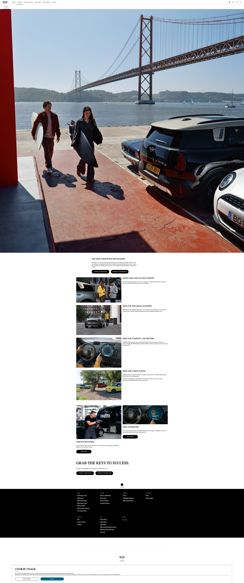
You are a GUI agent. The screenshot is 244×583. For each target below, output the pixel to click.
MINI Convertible (81, 505)
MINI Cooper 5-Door (82, 495)
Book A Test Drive (81, 522)
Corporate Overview (104, 503)
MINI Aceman (80, 498)
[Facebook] (123, 520)
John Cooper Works (81, 511)
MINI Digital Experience (128, 498)
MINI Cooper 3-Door (82, 503)
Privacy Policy (103, 519)
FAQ (78, 519)
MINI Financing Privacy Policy (107, 529)
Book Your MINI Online (105, 495)
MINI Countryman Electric (83, 508)
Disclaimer (102, 532)
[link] (46, 2)
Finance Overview (104, 500)
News (147, 495)
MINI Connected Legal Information (108, 527)
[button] (233, 2)
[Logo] (122, 557)
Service (125, 495)
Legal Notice (103, 524)
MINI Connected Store (128, 500)
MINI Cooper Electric (82, 500)
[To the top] (122, 484)
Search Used (103, 498)
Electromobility (149, 498)
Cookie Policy (103, 522)
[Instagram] (126, 520)
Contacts (79, 524)
